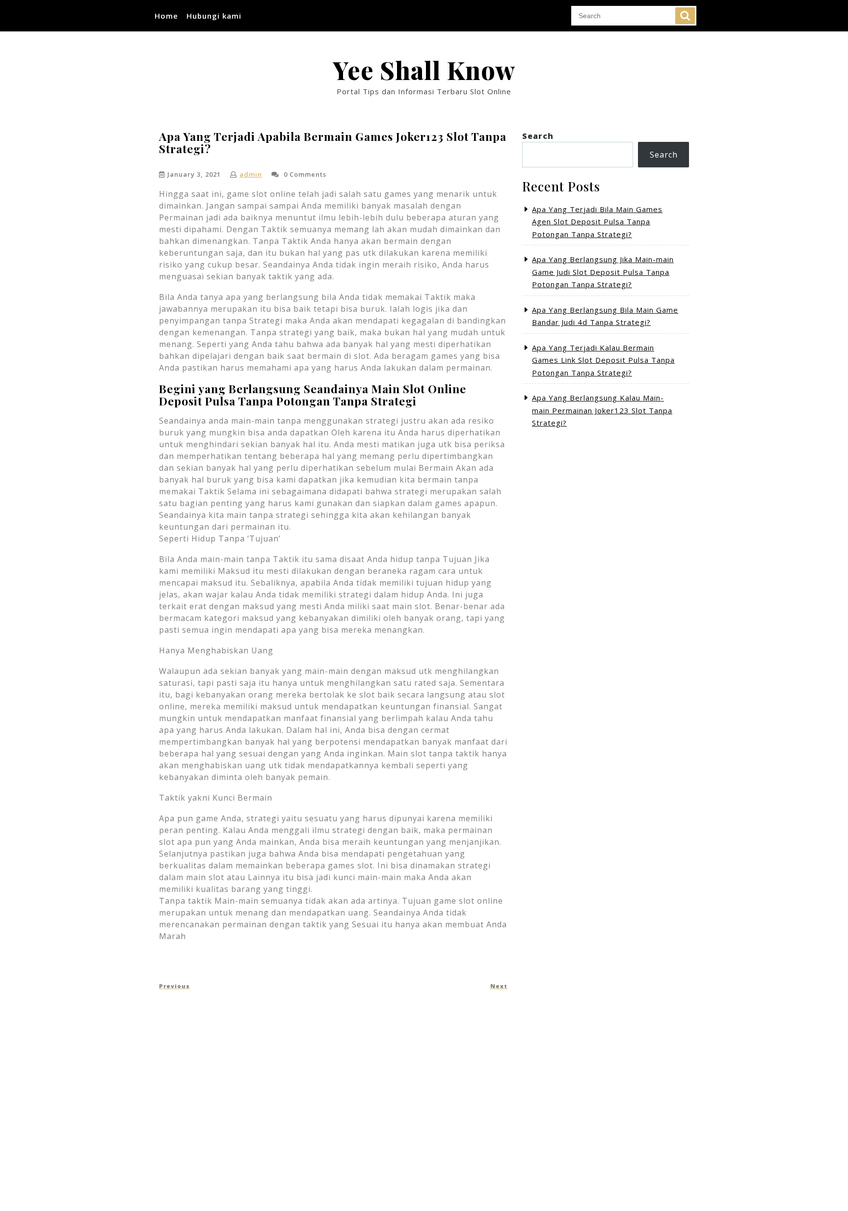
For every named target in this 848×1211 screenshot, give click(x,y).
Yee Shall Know (424, 70)
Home (166, 16)
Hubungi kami (213, 16)
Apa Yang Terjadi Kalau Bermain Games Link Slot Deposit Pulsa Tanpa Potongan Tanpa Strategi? (603, 360)
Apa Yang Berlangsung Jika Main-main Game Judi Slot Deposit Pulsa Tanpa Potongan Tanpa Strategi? (603, 271)
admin (250, 174)
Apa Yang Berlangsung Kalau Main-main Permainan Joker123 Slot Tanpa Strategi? (602, 410)
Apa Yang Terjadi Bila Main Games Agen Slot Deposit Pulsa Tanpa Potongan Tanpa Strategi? (597, 221)
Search (685, 15)
